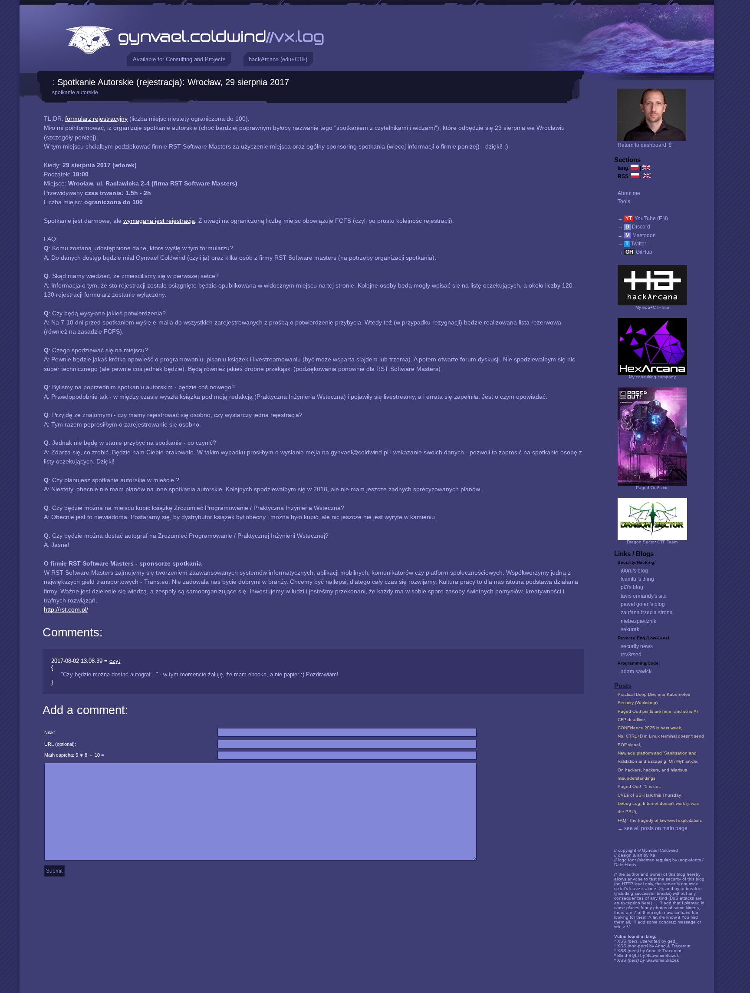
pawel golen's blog (643, 604)
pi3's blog (632, 587)
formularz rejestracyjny (96, 118)
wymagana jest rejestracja (159, 220)
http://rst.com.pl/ (66, 609)
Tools (624, 202)
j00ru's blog (634, 571)
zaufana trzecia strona (647, 612)
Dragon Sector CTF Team (652, 542)
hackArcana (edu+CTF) (278, 59)
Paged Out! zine (652, 487)
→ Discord (634, 227)
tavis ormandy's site (644, 596)
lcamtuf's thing (637, 579)
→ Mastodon (637, 235)
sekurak (630, 629)
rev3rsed (631, 655)
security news (637, 646)
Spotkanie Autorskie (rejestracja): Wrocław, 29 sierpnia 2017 (173, 82)
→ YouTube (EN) (643, 218)
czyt (114, 661)
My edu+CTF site (652, 307)
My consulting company (652, 376)
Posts (623, 685)
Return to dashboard (645, 145)
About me (629, 193)
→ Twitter (632, 244)
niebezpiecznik (638, 621)
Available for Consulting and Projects (179, 59)
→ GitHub (635, 252)
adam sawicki (637, 672)
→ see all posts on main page (653, 828)
